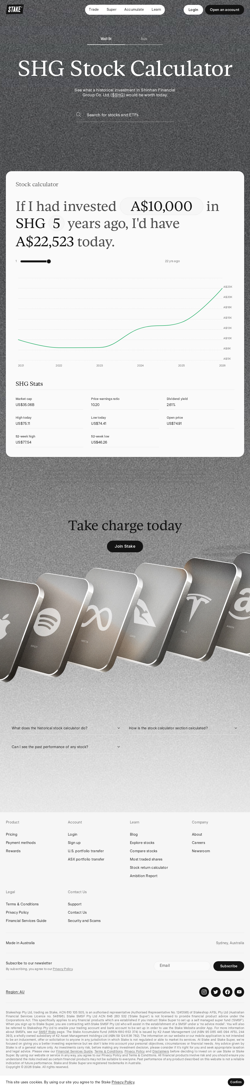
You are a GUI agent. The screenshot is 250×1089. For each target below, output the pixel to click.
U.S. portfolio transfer (86, 851)
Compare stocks (143, 851)
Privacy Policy (17, 912)
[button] (66, 728)
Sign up (74, 843)
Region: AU (15, 992)
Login (193, 10)
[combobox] (130, 116)
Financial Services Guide (26, 921)
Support (75, 904)
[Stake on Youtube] (239, 992)
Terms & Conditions (22, 904)
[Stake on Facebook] (227, 992)
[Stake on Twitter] (216, 992)
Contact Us (77, 912)
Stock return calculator (149, 868)
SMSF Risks (47, 1032)
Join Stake (125, 546)
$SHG (118, 95)
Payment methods (21, 843)
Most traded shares (146, 859)
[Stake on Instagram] (204, 992)
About (197, 834)
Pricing (11, 834)
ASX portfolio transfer (86, 859)
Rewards (13, 851)
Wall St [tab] (106, 39)
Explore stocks (142, 843)
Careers (198, 843)
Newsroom (201, 851)
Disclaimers (160, 1051)
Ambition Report (143, 876)
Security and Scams (84, 921)
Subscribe (228, 966)
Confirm (236, 1082)
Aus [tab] (144, 39)
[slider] (48, 261)
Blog (134, 834)
